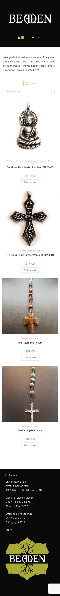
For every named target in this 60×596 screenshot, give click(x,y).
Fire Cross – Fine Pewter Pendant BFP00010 (30, 255)
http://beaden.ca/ (15, 518)
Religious (29, 161)
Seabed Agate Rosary (30, 430)
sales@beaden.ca (22, 513)
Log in (9, 529)
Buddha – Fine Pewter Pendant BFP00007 (30, 167)
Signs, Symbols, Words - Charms (38, 162)
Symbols (34, 163)
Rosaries (34, 338)
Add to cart (30, 182)
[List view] (33, 83)
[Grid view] (26, 83)
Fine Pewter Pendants (15, 161)
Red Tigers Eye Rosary (30, 342)
